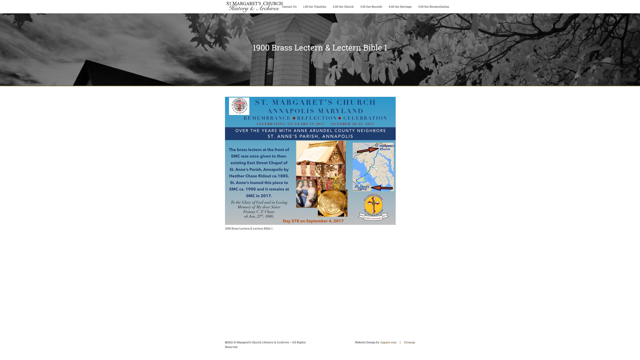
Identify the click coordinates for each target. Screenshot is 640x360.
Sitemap (409, 342)
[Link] (254, 6)
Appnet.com (388, 342)
